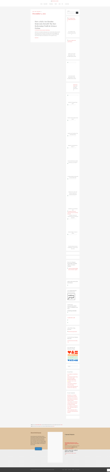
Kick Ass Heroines (42, 30)
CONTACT (69, 469)
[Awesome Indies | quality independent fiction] (67, 322)
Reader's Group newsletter (69, 448)
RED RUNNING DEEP (38, 424)
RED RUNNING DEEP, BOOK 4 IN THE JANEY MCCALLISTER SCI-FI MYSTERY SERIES (72, 443)
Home (41, 3)
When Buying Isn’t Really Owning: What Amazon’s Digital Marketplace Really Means (72, 378)
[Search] (77, 13)
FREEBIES (73, 469)
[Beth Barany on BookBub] (67, 312)
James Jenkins (69, 401)
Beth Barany (69, 395)
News (59, 3)
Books (56, 3)
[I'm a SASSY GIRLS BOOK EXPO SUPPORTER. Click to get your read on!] (67, 285)
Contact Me (67, 3)
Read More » (37, 37)
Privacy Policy (77, 469)
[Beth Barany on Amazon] (71, 310)
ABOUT (66, 469)
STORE (61, 424)
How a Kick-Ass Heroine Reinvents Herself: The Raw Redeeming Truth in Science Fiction (46, 24)
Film (62, 3)
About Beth (45, 3)
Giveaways (51, 3)
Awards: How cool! (71, 317)
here (53, 426)
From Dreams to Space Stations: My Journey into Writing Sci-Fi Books (72, 399)
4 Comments (37, 30)
